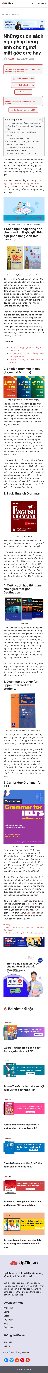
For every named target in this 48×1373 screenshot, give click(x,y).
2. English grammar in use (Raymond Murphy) (23, 133)
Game (6, 1312)
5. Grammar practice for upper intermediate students (20, 148)
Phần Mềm (8, 1308)
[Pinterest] (22, 1359)
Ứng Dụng (8, 1328)
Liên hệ (6, 1346)
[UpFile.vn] (7, 3)
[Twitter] (11, 1359)
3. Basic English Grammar (18, 138)
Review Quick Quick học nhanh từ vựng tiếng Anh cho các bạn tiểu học (22, 1243)
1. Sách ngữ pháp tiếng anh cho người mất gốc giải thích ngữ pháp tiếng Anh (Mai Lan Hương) (23, 126)
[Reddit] (17, 1359)
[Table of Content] (41, 120)
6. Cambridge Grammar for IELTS (21, 153)
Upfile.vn (30, 904)
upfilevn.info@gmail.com (18, 1352)
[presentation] (24, 1032)
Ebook (30, 913)
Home (5, 14)
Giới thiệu (7, 1342)
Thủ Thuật (8, 1320)
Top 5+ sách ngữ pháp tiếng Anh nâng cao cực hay (24, 933)
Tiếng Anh (15, 14)
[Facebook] (6, 1359)
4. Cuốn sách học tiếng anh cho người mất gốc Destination (24, 143)
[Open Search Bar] (32, 3)
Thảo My (11, 59)
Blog (5, 1324)
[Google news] (27, 1359)
